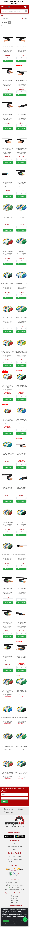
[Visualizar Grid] (9, 22)
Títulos (21, 809)
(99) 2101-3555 (15, 887)
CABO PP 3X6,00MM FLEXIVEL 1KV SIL (21, 589)
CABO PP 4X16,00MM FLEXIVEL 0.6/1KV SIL (21, 657)
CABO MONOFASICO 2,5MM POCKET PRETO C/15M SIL (21, 718)
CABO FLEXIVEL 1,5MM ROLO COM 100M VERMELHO (7, 521)
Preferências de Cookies (10, 924)
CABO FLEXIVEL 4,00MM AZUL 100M (21, 216)
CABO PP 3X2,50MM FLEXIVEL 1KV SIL (7, 657)
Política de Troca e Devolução (14, 859)
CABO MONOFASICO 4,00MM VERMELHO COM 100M (7, 250)
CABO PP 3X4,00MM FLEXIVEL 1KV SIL (21, 183)
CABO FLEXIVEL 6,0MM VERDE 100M (21, 318)
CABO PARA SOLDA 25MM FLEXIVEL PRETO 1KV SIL (7, 47)
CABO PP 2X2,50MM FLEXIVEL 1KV (21, 115)
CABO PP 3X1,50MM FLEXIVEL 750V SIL (21, 488)
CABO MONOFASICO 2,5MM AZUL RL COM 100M (7, 454)
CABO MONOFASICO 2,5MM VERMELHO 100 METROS (7, 352)
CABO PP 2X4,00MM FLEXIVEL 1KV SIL (21, 623)
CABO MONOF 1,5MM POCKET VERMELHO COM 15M (7, 386)
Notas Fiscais (9, 812)
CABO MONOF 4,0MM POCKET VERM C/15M (8, 420)
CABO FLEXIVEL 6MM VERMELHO (7, 318)
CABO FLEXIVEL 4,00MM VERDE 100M (21, 250)
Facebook (15, 898)
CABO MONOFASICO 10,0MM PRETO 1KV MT (21, 555)
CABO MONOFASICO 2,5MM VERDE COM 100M (7, 216)
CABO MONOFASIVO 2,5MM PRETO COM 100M (7, 555)
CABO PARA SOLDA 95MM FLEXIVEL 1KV (21, 81)
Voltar (25, 18)
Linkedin (15, 900)
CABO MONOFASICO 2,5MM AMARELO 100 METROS (21, 352)
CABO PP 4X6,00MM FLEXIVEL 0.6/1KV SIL (7, 488)
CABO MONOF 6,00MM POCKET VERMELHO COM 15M (7, 773)
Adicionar (8, 61)
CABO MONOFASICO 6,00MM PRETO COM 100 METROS (7, 284)
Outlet (14, 849)
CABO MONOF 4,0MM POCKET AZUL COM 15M (21, 420)
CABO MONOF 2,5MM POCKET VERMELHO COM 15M (7, 691)
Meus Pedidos (9, 809)
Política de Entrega (14, 862)
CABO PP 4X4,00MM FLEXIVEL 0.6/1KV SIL (7, 115)
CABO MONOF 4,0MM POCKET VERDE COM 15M (21, 745)
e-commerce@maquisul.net (15, 889)
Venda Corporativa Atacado (14, 846)
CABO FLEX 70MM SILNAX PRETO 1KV (21, 47)
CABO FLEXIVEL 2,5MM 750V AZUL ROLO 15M (7, 718)
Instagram (15, 896)
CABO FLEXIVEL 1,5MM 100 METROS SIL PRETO (21, 773)
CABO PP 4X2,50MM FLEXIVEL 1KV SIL (7, 81)
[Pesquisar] (26, 11)
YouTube (15, 902)
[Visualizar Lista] (12, 22)
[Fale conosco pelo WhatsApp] (25, 919)
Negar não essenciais (17, 921)
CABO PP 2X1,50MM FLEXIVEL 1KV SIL (7, 183)
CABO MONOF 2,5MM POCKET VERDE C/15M (21, 691)
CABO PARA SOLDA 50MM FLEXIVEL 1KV (7, 149)
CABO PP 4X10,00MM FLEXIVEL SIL (7, 589)
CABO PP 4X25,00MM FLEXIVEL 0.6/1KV (21, 454)
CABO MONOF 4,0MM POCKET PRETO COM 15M (21, 386)
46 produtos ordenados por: (8, 26)
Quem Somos (15, 844)
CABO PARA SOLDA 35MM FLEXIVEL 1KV (21, 149)
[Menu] (2, 7)
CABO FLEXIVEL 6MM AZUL (21, 283)
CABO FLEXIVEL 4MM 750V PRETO (21, 521)
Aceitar (6, 921)
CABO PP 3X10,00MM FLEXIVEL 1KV (7, 623)
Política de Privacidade (14, 856)
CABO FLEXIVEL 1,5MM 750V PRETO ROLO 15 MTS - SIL (7, 745)
